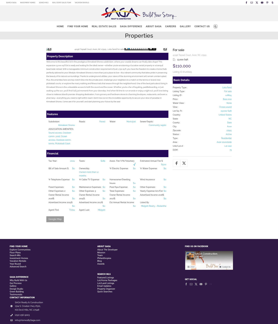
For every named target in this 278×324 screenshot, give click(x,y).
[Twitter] (196, 284)
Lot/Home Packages (107, 280)
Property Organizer (106, 289)
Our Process (16, 283)
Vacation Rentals (18, 261)
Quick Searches (104, 291)
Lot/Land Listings (105, 283)
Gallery (13, 286)
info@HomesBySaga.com (27, 320)
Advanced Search (18, 266)
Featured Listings (105, 277)
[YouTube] (201, 284)
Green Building (17, 291)
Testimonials (16, 294)
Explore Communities (20, 249)
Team (100, 255)
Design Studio (16, 289)
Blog (99, 261)
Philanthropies (104, 258)
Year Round (15, 264)
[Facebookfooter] (209, 252)
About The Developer (107, 249)
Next (165, 48)
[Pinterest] (206, 284)
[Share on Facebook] (176, 163)
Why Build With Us (18, 280)
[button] (215, 26)
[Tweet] (184, 163)
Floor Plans (15, 252)
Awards (101, 264)
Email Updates (104, 286)
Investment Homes (19, 258)
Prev (49, 48)
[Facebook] (186, 284)
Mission (101, 252)
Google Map (55, 219)
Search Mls (15, 255)
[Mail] (191, 284)
